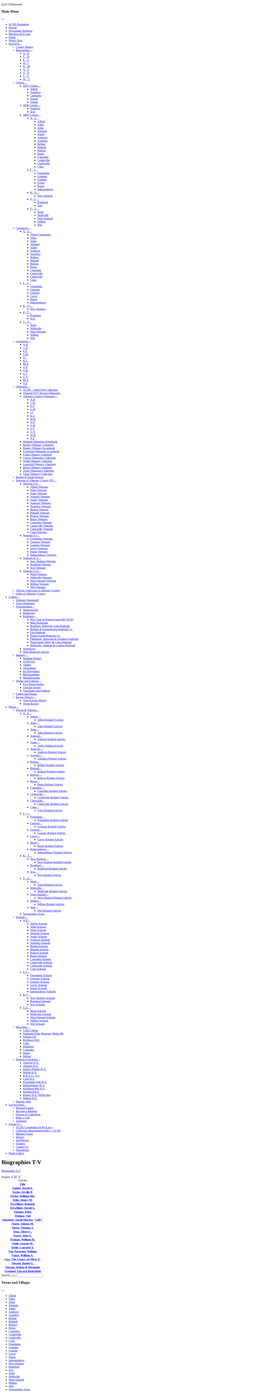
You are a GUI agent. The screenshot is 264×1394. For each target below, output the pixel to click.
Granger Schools (39, 981)
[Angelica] (41, 756)
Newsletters (22, 1150)
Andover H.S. (31, 1062)
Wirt (39, 224)
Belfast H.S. (30, 1072)
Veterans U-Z (30, 571)
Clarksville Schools (41, 965)
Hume (40, 186)
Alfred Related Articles (50, 719)
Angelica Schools (40, 943)
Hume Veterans (39, 551)
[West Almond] (47, 895)
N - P (26, 69)
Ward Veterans (38, 574)
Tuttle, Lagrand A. (22, 1247)
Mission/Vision (24, 1133)
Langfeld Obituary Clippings (39, 464)
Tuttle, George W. (22, 1243)
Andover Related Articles (51, 752)
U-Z (25, 1007)
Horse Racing (31, 703)
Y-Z (25, 383)
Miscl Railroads (39, 622)
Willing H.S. (30, 1098)
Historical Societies (27, 1059)
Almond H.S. (30, 1065)
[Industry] (26, 656)
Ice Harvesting (31, 671)
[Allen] (37, 724)
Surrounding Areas (33, 913)
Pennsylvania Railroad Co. (45, 635)
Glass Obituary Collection (37, 474)
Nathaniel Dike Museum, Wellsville (43, 1033)
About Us (14, 1124)
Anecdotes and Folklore (36, 690)
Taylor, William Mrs (22, 1196)
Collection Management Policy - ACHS (38, 1130)
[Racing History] (34, 698)
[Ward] (37, 882)
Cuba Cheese (30, 1030)
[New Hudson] (46, 859)
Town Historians (25, 603)
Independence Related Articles (54, 852)
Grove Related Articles (50, 839)
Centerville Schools (41, 962)
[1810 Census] (39, 86)
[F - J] (36, 170)
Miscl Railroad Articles (36, 651)
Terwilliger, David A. (22, 1207)
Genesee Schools (40, 978)
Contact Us (22, 1146)
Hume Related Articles (50, 846)
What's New (16, 40)
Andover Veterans (40, 503)
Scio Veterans (38, 567)
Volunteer (21, 1120)
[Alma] (37, 730)
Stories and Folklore (27, 681)
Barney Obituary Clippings (38, 444)
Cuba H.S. (29, 1078)
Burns (40, 153)
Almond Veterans (40, 496)
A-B (25, 344)
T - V (26, 76)
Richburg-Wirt (31, 1040)
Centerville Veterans (41, 525)
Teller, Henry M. (22, 1200)
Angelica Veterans (40, 506)
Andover (35, 108)
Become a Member (26, 1111)
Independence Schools (43, 991)
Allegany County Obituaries (39, 396)
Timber (27, 664)
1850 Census (30, 105)
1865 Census (30, 114)
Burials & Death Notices (30, 477)
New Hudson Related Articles (54, 862)
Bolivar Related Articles (50, 778)
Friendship (43, 173)
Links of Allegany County (30, 593)
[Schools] (26, 918)
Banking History (32, 658)
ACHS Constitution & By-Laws (34, 1127)
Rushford (42, 202)
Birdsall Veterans (39, 512)
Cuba (40, 166)
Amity (41, 134)
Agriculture (29, 668)
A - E (33, 118)
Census (20, 82)
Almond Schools (39, 933)
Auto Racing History (35, 700)
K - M (26, 66)
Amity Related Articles (50, 745)
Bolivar (41, 150)
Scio (32, 111)
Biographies (22, 50)
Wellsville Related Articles (52, 891)
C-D (25, 347)
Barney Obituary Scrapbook (39, 448)
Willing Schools (39, 1020)
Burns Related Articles (50, 784)
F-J (25, 972)
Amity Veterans (39, 499)
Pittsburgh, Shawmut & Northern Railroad (54, 638)
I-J (24, 357)
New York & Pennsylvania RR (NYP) (52, 619)
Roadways (29, 613)
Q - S (26, 72)
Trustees (20, 1143)
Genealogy (22, 341)
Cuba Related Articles (49, 810)
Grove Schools (38, 985)
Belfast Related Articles (50, 765)
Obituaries (21, 386)
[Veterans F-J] (38, 536)
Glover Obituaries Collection (39, 457)
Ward (40, 211)
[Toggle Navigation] (2, 19)
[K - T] (30, 856)
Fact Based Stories (33, 684)
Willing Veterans (39, 583)
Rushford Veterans (40, 564)
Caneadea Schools (40, 959)
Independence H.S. (34, 1085)
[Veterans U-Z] (39, 572)
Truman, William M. (22, 1239)
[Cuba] (37, 808)
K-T (25, 994)
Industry (20, 655)
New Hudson (45, 195)
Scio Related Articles (49, 875)
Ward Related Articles (49, 884)
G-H (25, 354)
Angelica (35, 92)
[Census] (25, 83)
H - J (26, 63)
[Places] (17, 707)
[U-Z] (29, 1008)
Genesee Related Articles (51, 826)
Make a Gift (22, 1117)
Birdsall (41, 147)
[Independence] (47, 850)
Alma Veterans (38, 493)
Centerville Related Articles (52, 797)
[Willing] (39, 901)
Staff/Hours (22, 1140)
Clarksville (43, 163)
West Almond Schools (42, 1017)
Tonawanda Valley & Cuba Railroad (50, 642)
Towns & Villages (26, 710)
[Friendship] (43, 817)
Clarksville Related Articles (52, 803)
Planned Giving (25, 1108)
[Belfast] (39, 762)
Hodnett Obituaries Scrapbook (40, 441)
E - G (26, 59)
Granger (42, 179)
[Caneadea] (42, 788)
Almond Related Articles (51, 739)
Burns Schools (38, 955)
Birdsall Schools (39, 949)
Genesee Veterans (40, 541)
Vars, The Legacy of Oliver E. (22, 1259)
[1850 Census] (39, 106)
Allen (40, 124)
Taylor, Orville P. (22, 1192)
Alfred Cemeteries (40, 234)
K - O (33, 192)
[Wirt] (36, 908)
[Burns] (38, 782)
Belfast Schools (39, 946)
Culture (13, 596)
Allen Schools (38, 926)
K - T (26, 855)
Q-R (25, 370)
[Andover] (41, 749)
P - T (33, 199)
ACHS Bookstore (19, 24)
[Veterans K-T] (39, 559)
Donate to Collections (28, 1114)
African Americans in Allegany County (38, 590)
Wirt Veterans (37, 587)
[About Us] (21, 1125)
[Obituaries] (28, 387)
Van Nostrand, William (22, 1251)
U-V (25, 376)
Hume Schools (38, 988)
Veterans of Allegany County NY (35, 480)
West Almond (45, 218)
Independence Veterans (43, 554)
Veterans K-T (30, 558)
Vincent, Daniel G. (22, 1263)
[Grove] (38, 837)
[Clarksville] (43, 801)
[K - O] (38, 193)
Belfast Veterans (39, 509)
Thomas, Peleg (22, 1211)
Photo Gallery (16, 1153)
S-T (25, 373)
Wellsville (42, 215)
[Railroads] (35, 617)
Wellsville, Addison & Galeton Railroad (52, 645)
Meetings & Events (19, 34)
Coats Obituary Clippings (37, 454)
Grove (41, 182)
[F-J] (28, 973)
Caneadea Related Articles (52, 791)
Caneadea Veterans (41, 522)
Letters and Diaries (26, 693)
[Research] (20, 44)
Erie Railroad (37, 632)
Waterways (29, 648)
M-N (26, 364)
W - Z (26, 79)
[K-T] (29, 995)
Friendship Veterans (41, 538)
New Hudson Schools (42, 998)
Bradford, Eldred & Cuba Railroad (50, 626)
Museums (21, 1027)
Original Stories (32, 687)
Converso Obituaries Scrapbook (41, 451)
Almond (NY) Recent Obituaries (41, 393)
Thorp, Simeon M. (22, 1223)
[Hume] (38, 843)
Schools (20, 917)
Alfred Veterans (39, 486)
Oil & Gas (29, 661)
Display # (7, 1177)
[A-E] (29, 921)
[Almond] (41, 737)
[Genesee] (41, 824)
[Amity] (38, 743)
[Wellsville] (42, 889)
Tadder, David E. (22, 1188)
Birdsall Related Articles (51, 771)
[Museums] (28, 1028)
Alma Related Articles (49, 732)
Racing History (24, 697)
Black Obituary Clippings (37, 467)
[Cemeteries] (29, 229)
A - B (26, 53)
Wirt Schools (37, 1023)
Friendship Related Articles (52, 820)
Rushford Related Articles (52, 868)
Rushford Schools (40, 1001)
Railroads (28, 616)
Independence (45, 189)
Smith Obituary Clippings (37, 461)
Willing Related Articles (50, 904)
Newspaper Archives (20, 30)
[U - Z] (37, 209)
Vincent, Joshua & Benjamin (22, 1267)
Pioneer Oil (29, 1036)
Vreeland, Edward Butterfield (22, 1271)
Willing (41, 221)
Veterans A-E (30, 483)
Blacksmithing (31, 674)
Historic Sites (23, 1101)
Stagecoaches (30, 609)
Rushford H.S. (31, 1091)
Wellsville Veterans (41, 577)
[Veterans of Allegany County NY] (55, 481)
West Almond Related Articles (54, 897)
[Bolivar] (40, 775)
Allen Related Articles (49, 726)
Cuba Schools (38, 968)
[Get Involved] (25, 1105)
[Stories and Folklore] (40, 682)
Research (14, 43)
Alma (40, 127)
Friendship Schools (41, 975)
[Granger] (41, 830)
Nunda (34, 98)
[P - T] (37, 200)
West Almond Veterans (43, 580)
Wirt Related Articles (49, 910)
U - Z (33, 208)
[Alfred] (39, 717)
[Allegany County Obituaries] (56, 397)
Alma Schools (38, 930)
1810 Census (30, 85)
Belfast (41, 144)
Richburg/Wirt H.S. (34, 1088)
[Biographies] (30, 51)
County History (24, 47)
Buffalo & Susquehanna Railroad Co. (51, 629)
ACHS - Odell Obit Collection (40, 389)
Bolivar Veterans (39, 516)
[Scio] (36, 872)
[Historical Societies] (39, 1060)
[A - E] (37, 119)
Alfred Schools (38, 923)
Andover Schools (40, 939)
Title (22, 1184)
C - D (26, 56)
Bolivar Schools (39, 952)
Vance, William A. (22, 1255)
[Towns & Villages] (37, 711)
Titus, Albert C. (22, 1231)
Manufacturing (31, 677)
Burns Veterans (38, 519)
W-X (26, 380)
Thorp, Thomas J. (22, 1227)
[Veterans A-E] (39, 484)
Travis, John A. (22, 1235)
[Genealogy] (29, 342)
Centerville (43, 160)
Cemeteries (22, 228)
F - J (32, 169)
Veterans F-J (30, 535)
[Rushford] (42, 866)
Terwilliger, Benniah (22, 1203)
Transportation (24, 606)
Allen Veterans (38, 490)
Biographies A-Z (10, 1170)
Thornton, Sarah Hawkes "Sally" (22, 1219)
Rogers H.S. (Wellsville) (37, 1095)
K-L (25, 360)
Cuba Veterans (38, 532)
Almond (42, 131)
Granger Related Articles (51, 833)
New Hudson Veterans (43, 561)
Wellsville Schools (40, 1014)
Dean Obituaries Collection (38, 470)
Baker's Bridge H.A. (34, 1069)
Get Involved (16, 1104)
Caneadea (35, 95)
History (20, 1137)
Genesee (42, 176)
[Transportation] (33, 607)
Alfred (34, 89)
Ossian (34, 102)
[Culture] (18, 597)
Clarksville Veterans (41, 528)
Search (5, 1275)
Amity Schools (38, 936)
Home (12, 37)
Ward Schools (38, 1010)
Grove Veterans (39, 548)
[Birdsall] (40, 769)
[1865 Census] (39, 115)
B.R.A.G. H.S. (31, 1075)
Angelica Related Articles (51, 758)
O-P (25, 367)
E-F (25, 351)
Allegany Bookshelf (27, 600)
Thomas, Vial (22, 1215)
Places (12, 706)
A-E (25, 920)
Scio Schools (37, 1004)
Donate (13, 27)
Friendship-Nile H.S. (35, 1082)
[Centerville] (44, 795)
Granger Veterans (40, 545)
